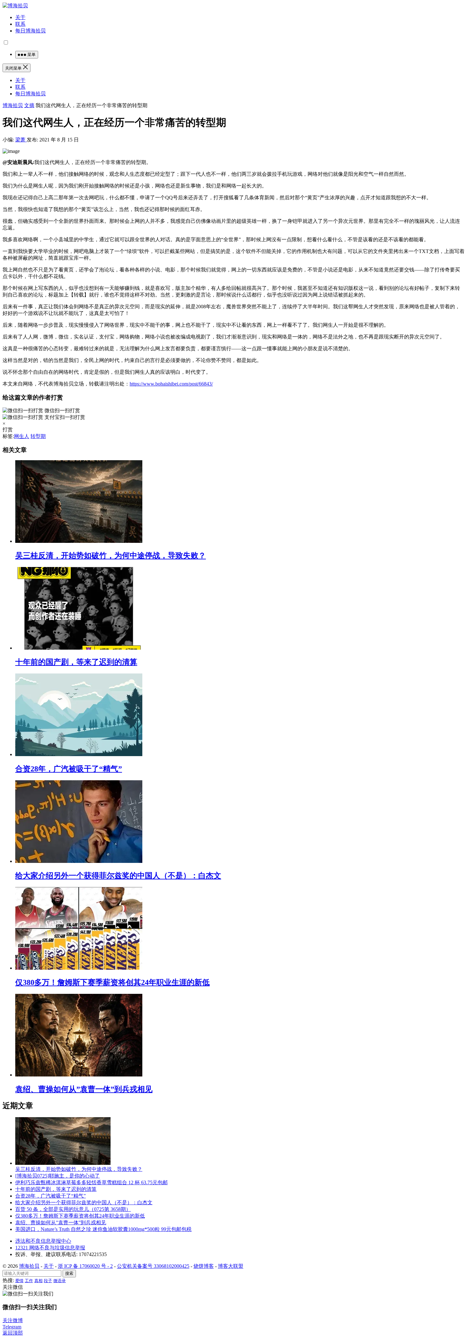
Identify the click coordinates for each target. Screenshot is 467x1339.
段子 (48, 1280)
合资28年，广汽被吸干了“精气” (68, 769)
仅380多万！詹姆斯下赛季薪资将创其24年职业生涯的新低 (112, 982)
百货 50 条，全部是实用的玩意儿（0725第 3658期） (73, 1209)
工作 (29, 1280)
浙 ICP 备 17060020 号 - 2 (85, 1266)
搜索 (69, 1273)
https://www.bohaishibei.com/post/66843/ (171, 383)
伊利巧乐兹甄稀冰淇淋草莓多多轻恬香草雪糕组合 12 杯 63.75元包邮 (91, 1182)
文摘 (29, 105)
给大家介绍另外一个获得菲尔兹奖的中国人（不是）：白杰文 (118, 875)
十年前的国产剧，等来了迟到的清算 (76, 662)
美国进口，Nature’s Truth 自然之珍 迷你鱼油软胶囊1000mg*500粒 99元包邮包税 (103, 1229)
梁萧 (21, 139)
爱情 (19, 1280)
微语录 (59, 1280)
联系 (20, 24)
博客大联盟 (230, 1266)
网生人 (21, 436)
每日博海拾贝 (30, 30)
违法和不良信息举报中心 (43, 1241)
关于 (20, 17)
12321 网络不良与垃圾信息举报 (50, 1247)
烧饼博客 (203, 1266)
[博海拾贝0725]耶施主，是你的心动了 (57, 1175)
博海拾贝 (13, 105)
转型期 (38, 436)
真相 (38, 1280)
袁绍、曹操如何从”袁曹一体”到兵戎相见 (83, 1089)
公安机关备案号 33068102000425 (153, 1266)
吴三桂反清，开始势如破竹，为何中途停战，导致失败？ (110, 555)
